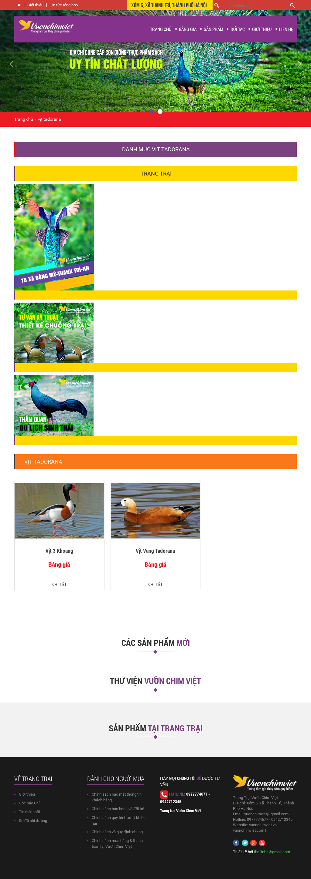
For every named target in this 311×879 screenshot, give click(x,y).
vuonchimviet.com (248, 830)
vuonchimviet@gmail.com (266, 814)
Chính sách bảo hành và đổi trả (118, 809)
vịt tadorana (49, 119)
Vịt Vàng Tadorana (155, 550)
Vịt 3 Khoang (59, 550)
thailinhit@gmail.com (272, 852)
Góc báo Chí (29, 803)
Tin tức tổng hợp (64, 5)
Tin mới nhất (29, 812)
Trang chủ (23, 119)
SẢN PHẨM (213, 29)
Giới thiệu (35, 5)
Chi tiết (59, 584)
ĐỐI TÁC (238, 29)
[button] (23, 61)
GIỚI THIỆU (262, 29)
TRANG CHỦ (161, 29)
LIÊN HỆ (286, 29)
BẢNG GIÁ (188, 29)
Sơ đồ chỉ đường (33, 820)
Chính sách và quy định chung (117, 832)
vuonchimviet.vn (263, 825)
